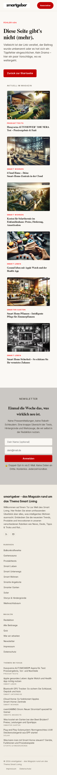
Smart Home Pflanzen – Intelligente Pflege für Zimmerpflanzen (25, 315)
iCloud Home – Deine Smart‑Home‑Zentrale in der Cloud (25, 174)
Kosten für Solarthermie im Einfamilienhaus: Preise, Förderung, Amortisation (25, 222)
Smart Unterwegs (12, 571)
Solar (6, 592)
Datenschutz (10, 651)
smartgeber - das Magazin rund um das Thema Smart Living (28, 499)
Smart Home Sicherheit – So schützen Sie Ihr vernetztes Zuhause (27, 360)
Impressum (9, 646)
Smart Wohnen (11, 577)
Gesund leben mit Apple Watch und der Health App (27, 269)
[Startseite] (17, 5)
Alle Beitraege (11, 625)
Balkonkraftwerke (12, 550)
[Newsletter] (13, 534)
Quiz (6, 630)
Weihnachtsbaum (12, 603)
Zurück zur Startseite (20, 73)
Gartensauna (10, 555)
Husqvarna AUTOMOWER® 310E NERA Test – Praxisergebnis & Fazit (28, 128)
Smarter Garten (11, 587)
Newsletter (45, 5)
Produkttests (10, 561)
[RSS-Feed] (6, 534)
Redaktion (9, 620)
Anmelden (28, 458)
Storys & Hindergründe (15, 598)
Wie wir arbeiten (12, 636)
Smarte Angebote (12, 582)
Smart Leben (10, 566)
